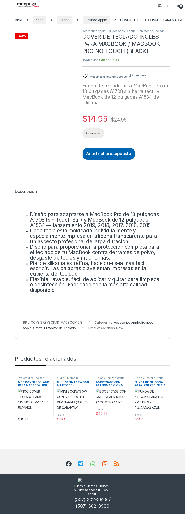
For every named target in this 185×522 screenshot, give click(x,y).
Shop (39, 20)
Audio (60, 377)
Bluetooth (72, 377)
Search (160, 4)
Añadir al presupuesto (108, 153)
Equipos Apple (96, 20)
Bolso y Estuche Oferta (110, 377)
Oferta (64, 20)
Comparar (139, 75)
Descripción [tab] (26, 192)
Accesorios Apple (94, 31)
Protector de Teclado (150, 31)
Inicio (18, 20)
